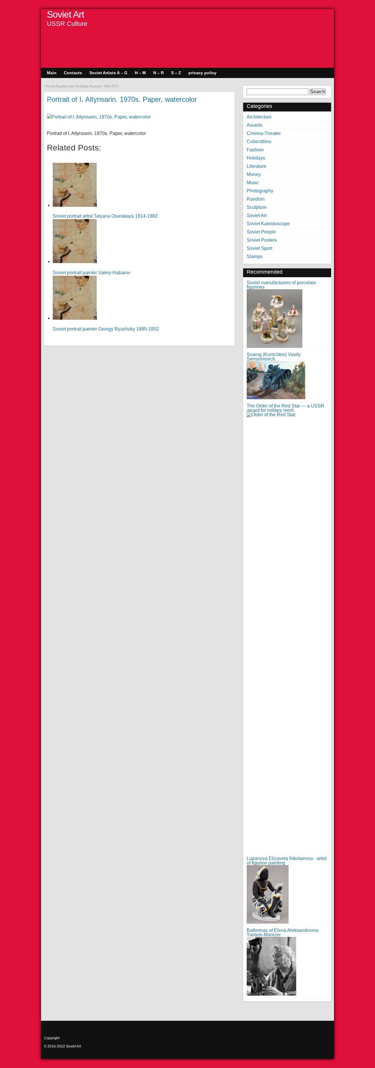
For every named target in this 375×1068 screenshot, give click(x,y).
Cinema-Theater (264, 133)
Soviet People (261, 231)
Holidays (256, 157)
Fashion (255, 149)
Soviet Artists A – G (108, 72)
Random (256, 199)
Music (253, 182)
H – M (140, 72)
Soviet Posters (262, 240)
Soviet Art (65, 14)
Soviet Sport (259, 248)
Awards (254, 125)
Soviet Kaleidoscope (268, 223)
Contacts (73, 72)
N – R (158, 72)
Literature (256, 166)
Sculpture (257, 207)
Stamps (254, 256)
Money (254, 174)
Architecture (259, 116)
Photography (260, 190)
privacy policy (202, 72)
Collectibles (259, 141)
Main (52, 72)
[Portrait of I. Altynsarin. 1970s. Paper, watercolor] (99, 116)
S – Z (176, 72)
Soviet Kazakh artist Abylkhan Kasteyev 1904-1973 (83, 86)
